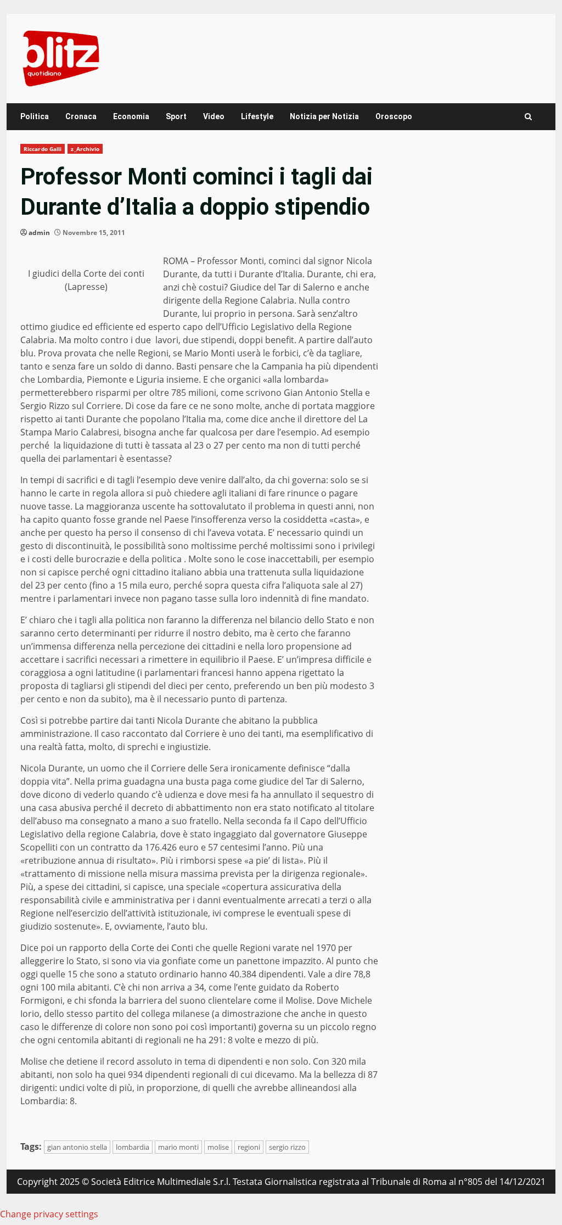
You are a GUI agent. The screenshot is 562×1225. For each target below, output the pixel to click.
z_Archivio (85, 149)
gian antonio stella (77, 1147)
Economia (131, 116)
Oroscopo (393, 116)
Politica (34, 116)
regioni (249, 1147)
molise (218, 1147)
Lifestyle (257, 116)
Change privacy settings (49, 1214)
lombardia (132, 1147)
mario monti (178, 1147)
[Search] (528, 116)
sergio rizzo (287, 1147)
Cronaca (81, 116)
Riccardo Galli (42, 149)
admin (39, 232)
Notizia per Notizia (324, 116)
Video (213, 116)
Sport (176, 116)
